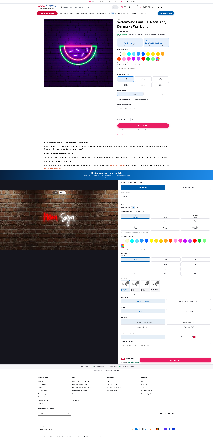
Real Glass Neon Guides (114, 387)
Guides (74, 397)
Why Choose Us (42, 384)
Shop (142, 387)
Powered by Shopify (50, 436)
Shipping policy (86, 436)
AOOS (43, 436)
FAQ (108, 381)
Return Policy (42, 394)
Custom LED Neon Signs (79, 384)
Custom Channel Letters (79, 390)
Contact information (96, 436)
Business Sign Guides (147, 394)
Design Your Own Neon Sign (80, 381)
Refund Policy (42, 397)
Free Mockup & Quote (166, 13)
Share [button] (121, 134)
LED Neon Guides (112, 384)
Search (115, 7)
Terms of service (77, 436)
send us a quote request (52, 168)
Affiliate (40, 403)
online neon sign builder (117, 165)
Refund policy (59, 436)
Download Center (112, 390)
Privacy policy (68, 436)
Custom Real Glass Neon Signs (81, 387)
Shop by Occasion (77, 394)
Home (143, 381)
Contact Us (41, 387)
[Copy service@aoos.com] (137, 6)
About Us (40, 381)
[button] (66, 13)
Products (144, 384)
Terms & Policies (43, 400)
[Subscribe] (69, 413)
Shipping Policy (42, 390)
